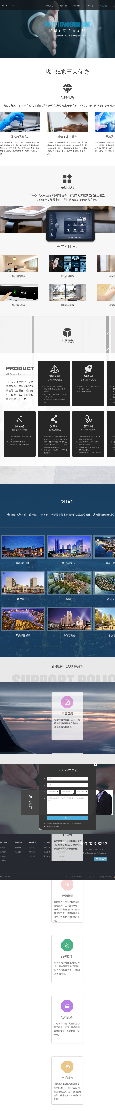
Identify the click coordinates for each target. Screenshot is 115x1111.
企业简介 (3, 847)
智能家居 (32, 847)
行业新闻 (18, 852)
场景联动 (63, 5)
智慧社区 (32, 852)
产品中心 (49, 5)
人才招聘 (3, 860)
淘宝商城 (61, 860)
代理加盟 (103, 5)
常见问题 (47, 856)
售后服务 (47, 852)
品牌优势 (3, 852)
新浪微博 (61, 852)
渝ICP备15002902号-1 (106, 877)
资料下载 (47, 847)
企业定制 (32, 856)
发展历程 (3, 856)
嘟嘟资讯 (18, 847)
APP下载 (90, 5)
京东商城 (61, 856)
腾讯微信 (61, 847)
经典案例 (76, 5)
